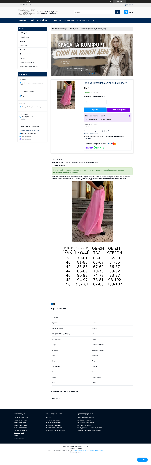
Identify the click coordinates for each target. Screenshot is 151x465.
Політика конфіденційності (95, 450)
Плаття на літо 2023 (20, 420)
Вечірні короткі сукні (20, 425)
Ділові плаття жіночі (20, 430)
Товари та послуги (61, 28)
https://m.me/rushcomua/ (28, 133)
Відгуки (22, 58)
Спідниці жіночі (74, 28)
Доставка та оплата (85, 20)
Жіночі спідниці (19, 433)
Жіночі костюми (19, 438)
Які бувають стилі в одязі (85, 422)
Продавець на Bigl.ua (75, 448)
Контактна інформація (53, 420)
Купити (95, 109)
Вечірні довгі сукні (20, 422)
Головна (22, 20)
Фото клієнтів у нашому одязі (29, 66)
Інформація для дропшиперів (55, 430)
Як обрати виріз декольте (85, 417)
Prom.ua (85, 446)
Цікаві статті (24, 45)
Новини (22, 41)
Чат (144, 459)
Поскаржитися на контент (79, 450)
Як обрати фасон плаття (85, 420)
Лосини (16, 435)
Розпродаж (23, 33)
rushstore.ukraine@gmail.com (30, 130)
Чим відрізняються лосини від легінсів (89, 428)
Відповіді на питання (27, 62)
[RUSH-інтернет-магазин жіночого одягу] (26, 15)
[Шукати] (117, 12)
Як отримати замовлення (54, 428)
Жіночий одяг (43, 20)
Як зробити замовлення (53, 422)
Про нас (57, 20)
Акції (32, 20)
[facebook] (52, 304)
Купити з (115, 109)
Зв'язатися (69, 20)
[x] (54, 304)
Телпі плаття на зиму (20, 428)
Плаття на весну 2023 (21, 417)
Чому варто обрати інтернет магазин (89, 430)
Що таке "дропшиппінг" (84, 425)
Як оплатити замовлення (54, 425)
